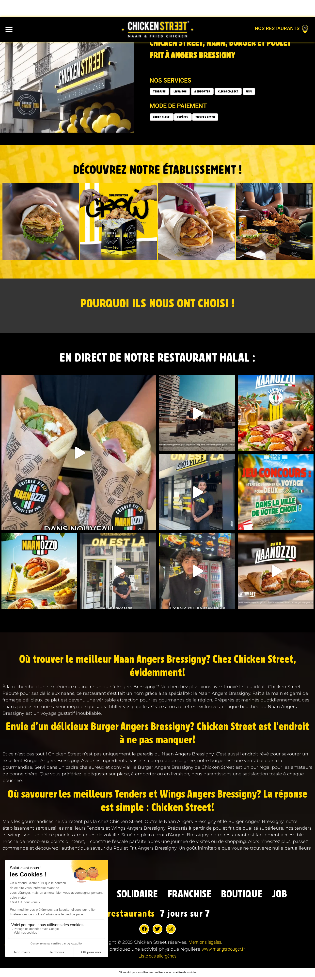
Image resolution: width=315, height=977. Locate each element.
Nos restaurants (277, 28)
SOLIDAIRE (137, 894)
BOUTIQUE (241, 894)
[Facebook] (144, 929)
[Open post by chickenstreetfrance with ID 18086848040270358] (118, 571)
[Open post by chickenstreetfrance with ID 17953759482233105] (78, 452)
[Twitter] (157, 929)
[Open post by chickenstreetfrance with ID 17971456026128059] (276, 413)
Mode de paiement (178, 105)
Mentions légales (205, 942)
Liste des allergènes (157, 956)
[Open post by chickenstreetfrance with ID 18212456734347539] (276, 492)
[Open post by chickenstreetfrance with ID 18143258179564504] (197, 492)
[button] (9, 29)
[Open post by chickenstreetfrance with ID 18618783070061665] (197, 413)
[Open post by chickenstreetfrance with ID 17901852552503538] (276, 571)
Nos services (170, 80)
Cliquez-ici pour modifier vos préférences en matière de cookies (158, 972)
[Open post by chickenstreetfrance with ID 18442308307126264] (197, 571)
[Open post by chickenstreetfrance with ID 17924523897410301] (39, 571)
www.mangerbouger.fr (223, 949)
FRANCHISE (189, 894)
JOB (279, 894)
